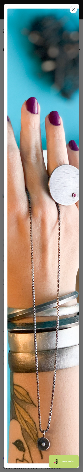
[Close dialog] (73, 9)
